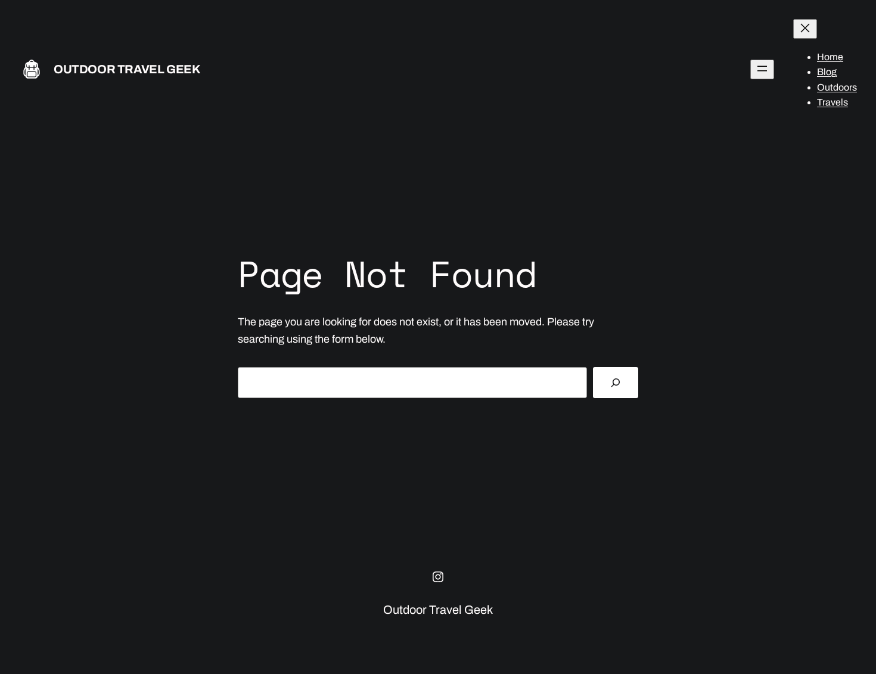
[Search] (615, 382)
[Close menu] (805, 29)
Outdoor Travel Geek (127, 69)
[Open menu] (762, 69)
